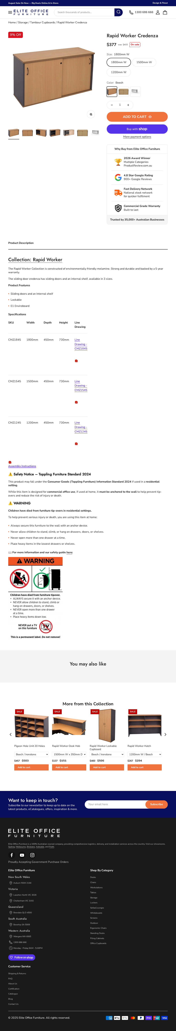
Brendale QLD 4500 (22, 912)
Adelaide (40, 846)
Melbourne (21, 846)
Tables (93, 892)
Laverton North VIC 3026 (24, 895)
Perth (51, 846)
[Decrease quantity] (112, 105)
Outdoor (94, 923)
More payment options (137, 137)
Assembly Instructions (22, 466)
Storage (23, 22)
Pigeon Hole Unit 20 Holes (29, 746)
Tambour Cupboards (42, 22)
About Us (12, 983)
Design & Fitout (160, 3)
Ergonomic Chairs (98, 928)
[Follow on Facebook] (11, 857)
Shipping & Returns (17, 973)
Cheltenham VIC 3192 (23, 900)
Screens (93, 918)
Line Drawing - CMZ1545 (81, 385)
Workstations (96, 887)
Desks (93, 877)
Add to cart (24, 767)
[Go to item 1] (13, 133)
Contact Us (13, 1004)
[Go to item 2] (27, 133)
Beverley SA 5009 (21, 924)
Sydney (11, 846)
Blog (10, 999)
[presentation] (10, 734)
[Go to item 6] (82, 133)
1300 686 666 (19, 942)
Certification (13, 988)
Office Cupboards (98, 943)
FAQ (10, 978)
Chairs (93, 882)
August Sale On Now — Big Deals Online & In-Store (33, 3)
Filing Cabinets (97, 938)
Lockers (93, 902)
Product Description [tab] (21, 243)
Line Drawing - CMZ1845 (81, 344)
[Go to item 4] (55, 133)
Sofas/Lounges (97, 907)
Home (12, 22)
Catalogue (13, 993)
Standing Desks (97, 933)
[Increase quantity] (128, 105)
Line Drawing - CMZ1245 (81, 427)
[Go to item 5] (68, 133)
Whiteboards (96, 913)
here (69, 552)
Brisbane (31, 846)
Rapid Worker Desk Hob (66, 746)
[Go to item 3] (41, 133)
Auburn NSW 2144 (22, 883)
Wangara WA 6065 (22, 936)
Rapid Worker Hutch (139, 746)
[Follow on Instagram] (22, 857)
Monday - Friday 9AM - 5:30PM (27, 948)
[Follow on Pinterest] (32, 857)
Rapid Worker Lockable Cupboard (103, 747)
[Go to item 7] (96, 133)
